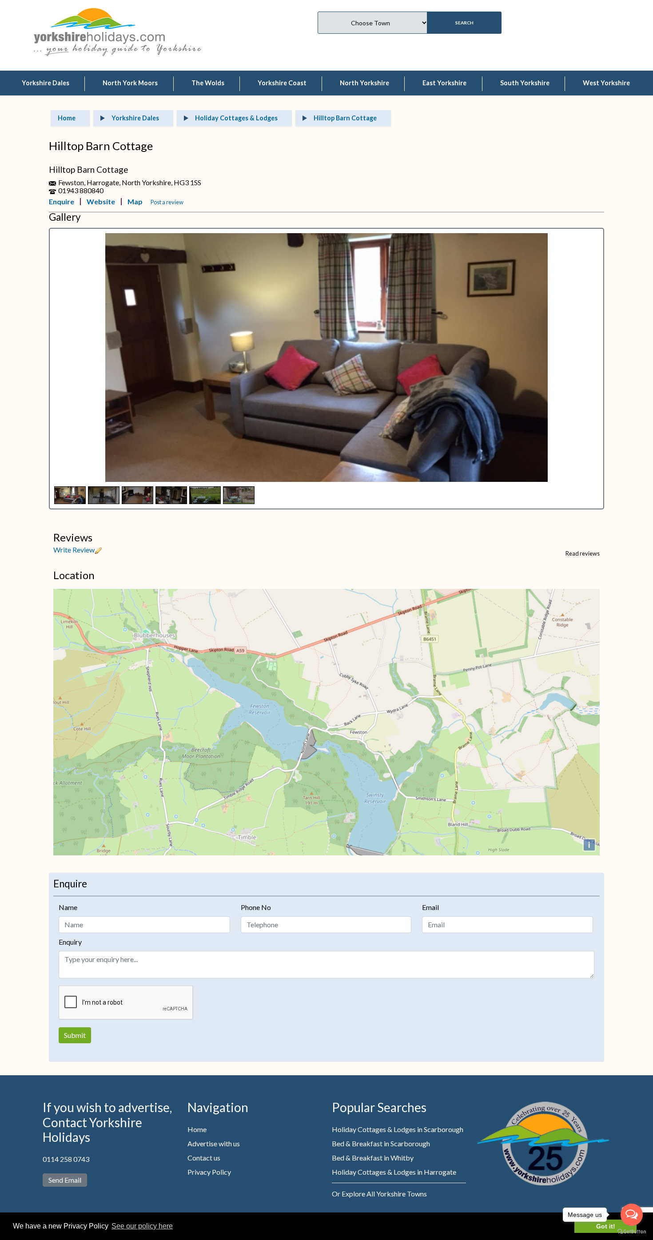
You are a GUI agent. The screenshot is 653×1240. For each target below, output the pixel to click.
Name (68, 907)
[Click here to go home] (99, 24)
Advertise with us (213, 1143)
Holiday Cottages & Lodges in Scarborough (397, 1129)
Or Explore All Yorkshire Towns (379, 1193)
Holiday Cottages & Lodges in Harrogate (394, 1172)
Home (197, 1129)
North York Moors (130, 83)
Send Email (64, 1180)
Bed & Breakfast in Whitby (373, 1157)
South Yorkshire (524, 83)
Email (430, 907)
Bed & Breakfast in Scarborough (381, 1143)
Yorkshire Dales (45, 83)
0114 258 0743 (66, 1159)
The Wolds (207, 83)
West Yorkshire (606, 83)
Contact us (203, 1157)
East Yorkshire (444, 83)
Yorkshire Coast (282, 83)
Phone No (256, 907)
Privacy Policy (209, 1172)
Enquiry (70, 942)
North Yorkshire (364, 83)
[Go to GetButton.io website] (631, 1231)
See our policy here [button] (142, 1226)
